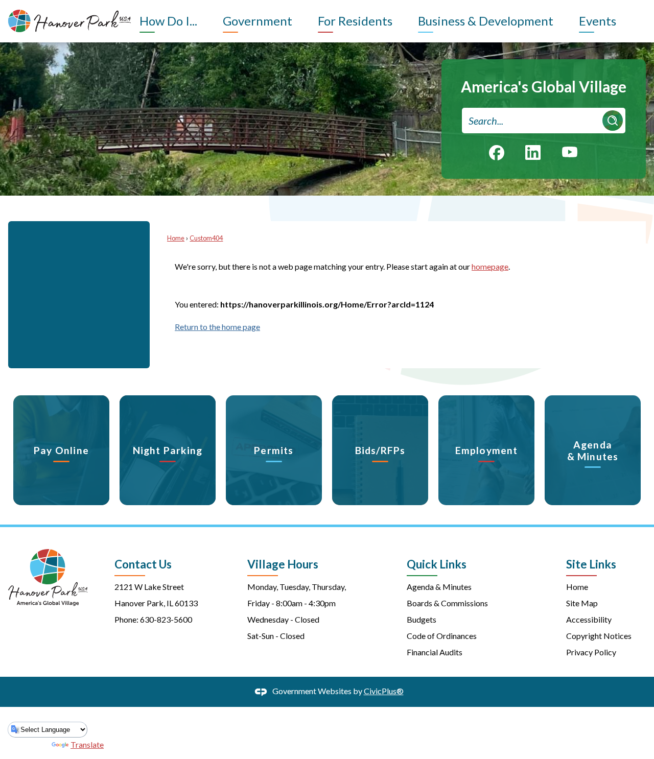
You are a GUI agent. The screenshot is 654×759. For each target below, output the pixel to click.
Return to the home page (217, 326)
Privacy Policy (591, 652)
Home (175, 238)
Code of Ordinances (442, 636)
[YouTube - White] (569, 151)
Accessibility (589, 619)
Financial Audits (434, 652)
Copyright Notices (599, 636)
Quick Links (436, 564)
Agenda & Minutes (439, 586)
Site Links (591, 564)
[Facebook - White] (496, 152)
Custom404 (206, 238)
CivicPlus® (384, 691)
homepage (490, 266)
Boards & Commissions (447, 603)
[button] (612, 120)
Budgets (421, 619)
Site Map (582, 603)
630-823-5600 (166, 619)
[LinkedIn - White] (533, 152)
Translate (87, 744)
